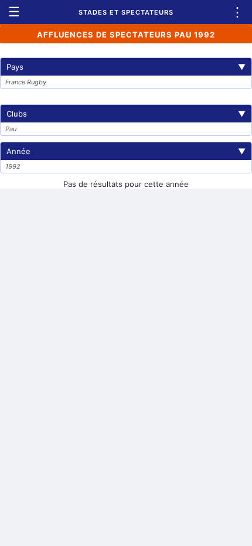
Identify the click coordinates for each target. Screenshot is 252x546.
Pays (126, 66)
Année (126, 151)
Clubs (126, 113)
